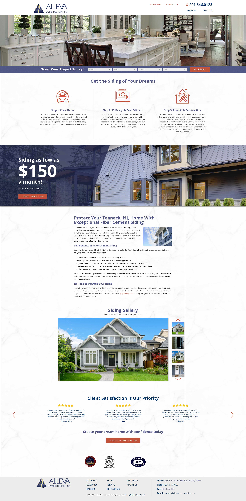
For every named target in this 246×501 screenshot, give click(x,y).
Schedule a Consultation (123, 440)
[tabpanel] (123, 175)
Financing (155, 4)
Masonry (91, 484)
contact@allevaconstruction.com (180, 493)
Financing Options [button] (32, 196)
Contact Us (172, 4)
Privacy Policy (130, 495)
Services (191, 10)
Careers (90, 488)
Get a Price (200, 69)
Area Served (140, 495)
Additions (132, 480)
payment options (126, 293)
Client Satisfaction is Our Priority (123, 398)
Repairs (111, 484)
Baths (110, 480)
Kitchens (91, 480)
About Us (207, 10)
